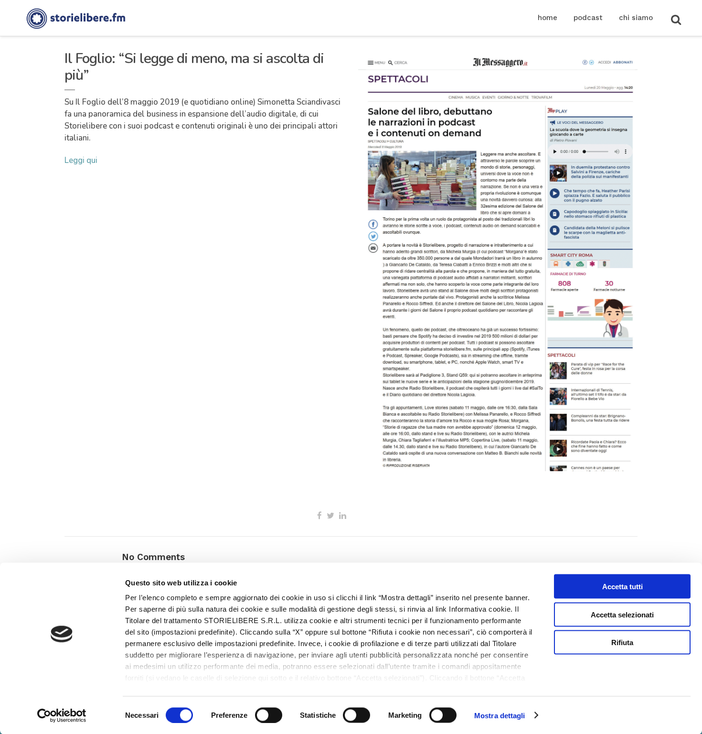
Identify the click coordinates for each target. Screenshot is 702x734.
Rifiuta (622, 642)
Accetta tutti (622, 587)
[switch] (268, 715)
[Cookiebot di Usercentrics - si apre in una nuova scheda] (62, 715)
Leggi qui (80, 160)
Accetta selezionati (622, 614)
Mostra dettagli (499, 715)
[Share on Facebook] (319, 515)
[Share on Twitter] (330, 515)
